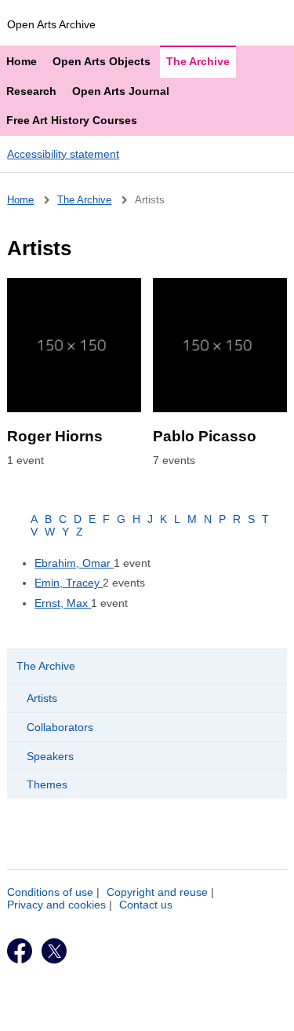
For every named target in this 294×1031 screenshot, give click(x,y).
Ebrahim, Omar (74, 563)
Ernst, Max (62, 603)
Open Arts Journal (120, 91)
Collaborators (60, 727)
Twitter (54, 950)
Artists (42, 698)
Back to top (154, 1012)
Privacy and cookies (56, 904)
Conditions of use (50, 892)
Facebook (19, 950)
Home (21, 61)
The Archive (198, 61)
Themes (47, 784)
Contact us (145, 904)
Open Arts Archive (51, 24)
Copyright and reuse (157, 892)
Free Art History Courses (71, 120)
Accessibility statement (63, 154)
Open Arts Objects (102, 61)
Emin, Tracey (68, 582)
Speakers (50, 756)
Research (31, 91)
